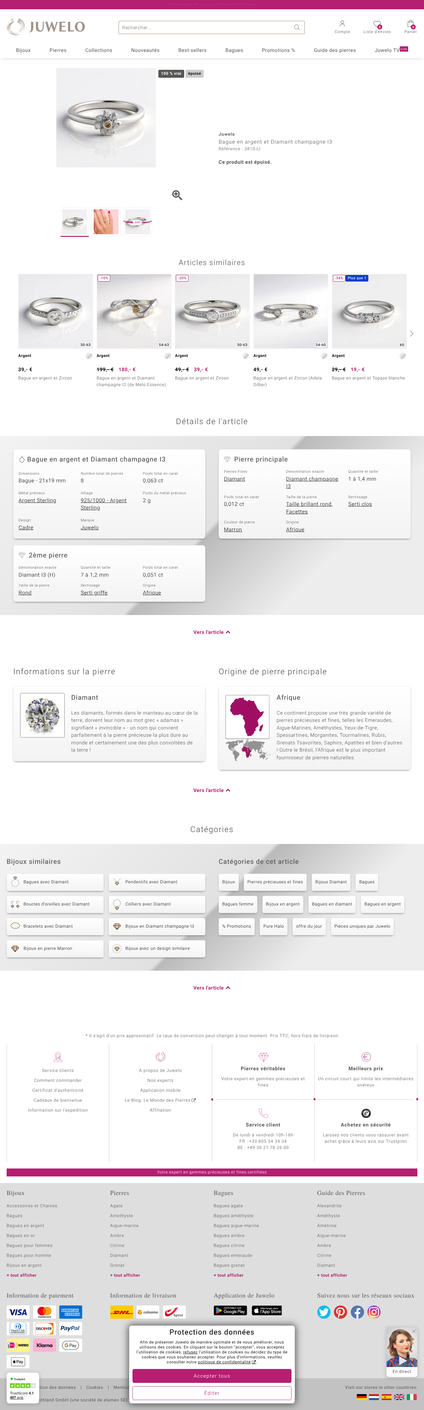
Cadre (26, 528)
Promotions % (278, 50)
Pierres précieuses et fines (275, 882)
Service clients (58, 1071)
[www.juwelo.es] (387, 1397)
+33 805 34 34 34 (268, 1141)
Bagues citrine (229, 1246)
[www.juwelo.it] (412, 1397)
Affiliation (160, 1110)
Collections (99, 50)
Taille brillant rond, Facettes (309, 508)
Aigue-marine (124, 1226)
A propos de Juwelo (160, 1071)
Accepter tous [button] (211, 1376)
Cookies (94, 1388)
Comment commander (58, 1081)
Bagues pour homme (29, 1256)
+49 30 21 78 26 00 (268, 1148)
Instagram (374, 1312)
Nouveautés (145, 50)
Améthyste (329, 1216)
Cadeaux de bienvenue (58, 1100)
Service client (263, 1125)
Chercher (298, 27)
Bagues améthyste (234, 1216)
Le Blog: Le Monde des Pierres (157, 1100)
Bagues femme (238, 904)
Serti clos (360, 504)
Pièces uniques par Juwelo (363, 926)
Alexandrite (329, 1206)
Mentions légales (131, 1388)
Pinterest (340, 1312)
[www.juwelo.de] (362, 1397)
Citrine (117, 1246)
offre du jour (309, 926)
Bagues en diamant (332, 904)
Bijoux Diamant (331, 882)
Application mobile (160, 1090)
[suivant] (410, 333)
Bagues (234, 50)
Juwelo (90, 528)
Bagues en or (21, 1236)
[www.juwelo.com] (399, 1397)
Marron (233, 530)
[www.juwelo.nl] (374, 1397)
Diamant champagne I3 (312, 483)
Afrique (295, 530)
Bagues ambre (229, 1236)
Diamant (234, 479)
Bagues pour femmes (30, 1246)
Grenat (117, 1265)
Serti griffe (94, 593)
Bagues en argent (382, 904)
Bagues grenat (229, 1265)
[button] (342, 28)
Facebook (357, 1312)
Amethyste (121, 1216)
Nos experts (160, 1081)
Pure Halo (273, 926)
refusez (190, 1352)
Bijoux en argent (283, 904)
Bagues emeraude (233, 1256)
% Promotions (236, 926)
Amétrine (327, 1226)
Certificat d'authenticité (58, 1090)
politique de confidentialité (224, 1362)
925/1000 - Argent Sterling (104, 504)
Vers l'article (208, 632)
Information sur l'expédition (58, 1110)
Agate (116, 1206)
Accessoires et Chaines (32, 1206)
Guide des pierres (335, 50)
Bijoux (23, 50)
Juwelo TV (391, 50)
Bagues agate (228, 1206)
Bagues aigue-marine (236, 1226)
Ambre (117, 1236)
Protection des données (51, 1388)
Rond (25, 593)
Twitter (324, 1312)
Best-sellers (192, 50)
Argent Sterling (37, 501)
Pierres (58, 50)
